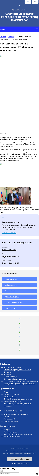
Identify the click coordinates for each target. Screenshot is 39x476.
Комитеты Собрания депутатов (15, 379)
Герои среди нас (11, 279)
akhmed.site (24, 463)
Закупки (6, 417)
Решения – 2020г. (10, 397)
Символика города (10, 432)
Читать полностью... (9, 233)
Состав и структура (10, 377)
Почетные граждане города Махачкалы (18, 434)
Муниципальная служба (12, 437)
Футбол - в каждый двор (14, 302)
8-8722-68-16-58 (9, 249)
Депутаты (7, 372)
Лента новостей (9, 419)
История (7, 430)
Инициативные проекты (12, 401)
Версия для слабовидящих (19, 459)
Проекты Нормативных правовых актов (18, 399)
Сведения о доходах (11, 421)
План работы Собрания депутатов (16, 414)
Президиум (7, 374)
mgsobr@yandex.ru (11, 256)
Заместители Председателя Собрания (17, 370)
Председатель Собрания (12, 367)
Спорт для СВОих (11, 308)
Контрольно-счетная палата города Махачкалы (21, 381)
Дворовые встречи (12, 297)
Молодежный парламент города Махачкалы (19, 384)
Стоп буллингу (10, 291)
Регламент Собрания (11, 394)
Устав (6, 392)
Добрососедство (11, 285)
